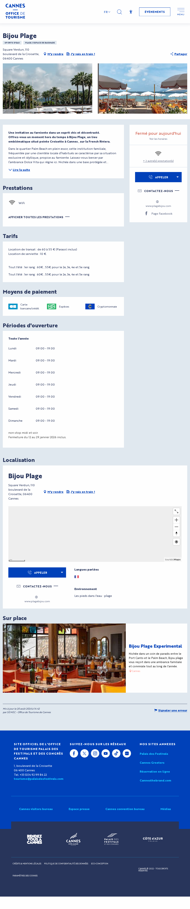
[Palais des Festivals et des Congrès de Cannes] (111, 839)
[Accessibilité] (131, 12)
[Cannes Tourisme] (15, 12)
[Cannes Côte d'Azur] (73, 839)
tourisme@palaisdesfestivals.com (38, 779)
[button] (119, 12)
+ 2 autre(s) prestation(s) (158, 160)
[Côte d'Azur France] (152, 839)
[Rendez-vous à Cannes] (34, 839)
